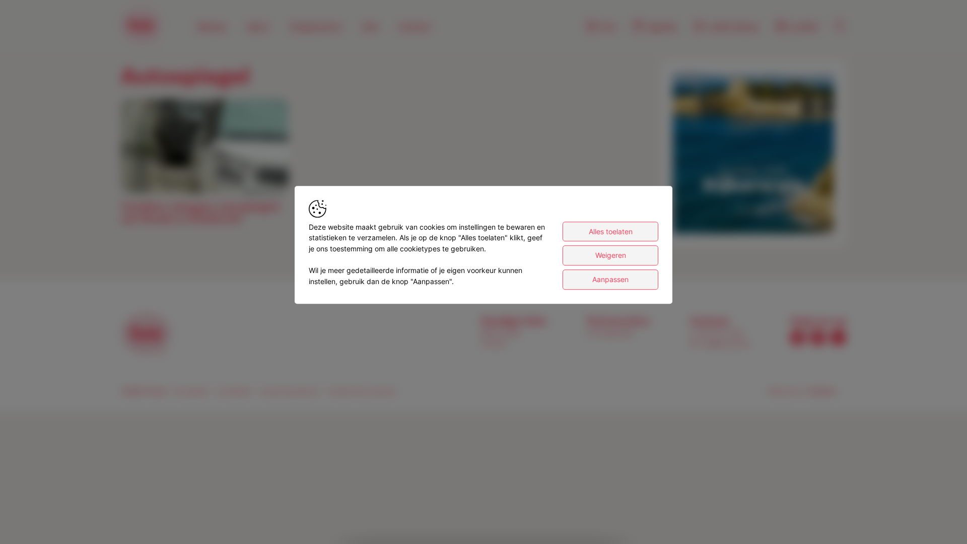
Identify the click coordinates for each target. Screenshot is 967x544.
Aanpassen (610, 279)
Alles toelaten (611, 231)
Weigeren (610, 255)
